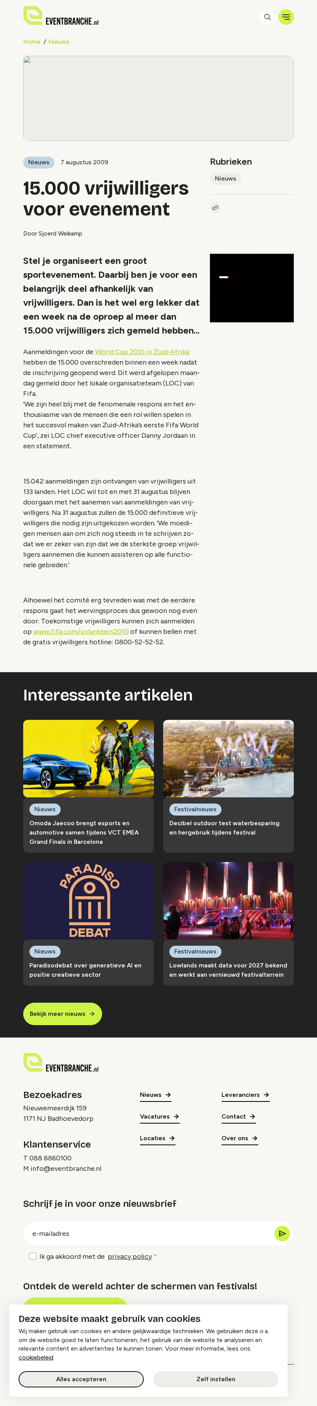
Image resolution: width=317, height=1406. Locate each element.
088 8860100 (50, 1158)
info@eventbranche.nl (66, 1168)
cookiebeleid (36, 1357)
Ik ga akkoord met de (95, 1256)
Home (32, 41)
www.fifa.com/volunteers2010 (81, 631)
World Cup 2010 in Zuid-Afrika (142, 352)
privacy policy (130, 1256)
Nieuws (59, 41)
